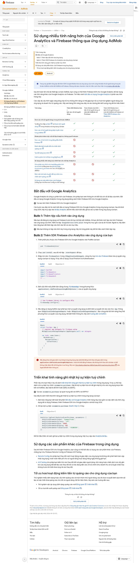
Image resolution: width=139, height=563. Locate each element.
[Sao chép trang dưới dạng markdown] (43, 46)
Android (49, 73)
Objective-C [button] (59, 264)
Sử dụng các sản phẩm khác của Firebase (48, 180)
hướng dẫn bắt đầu (114, 86)
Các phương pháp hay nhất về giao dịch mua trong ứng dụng (95, 365)
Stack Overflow (104, 529)
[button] (12, 35)
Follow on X (68, 532)
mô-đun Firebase (102, 256)
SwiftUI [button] (42, 264)
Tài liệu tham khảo (66, 13)
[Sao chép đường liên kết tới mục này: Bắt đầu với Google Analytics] (78, 191)
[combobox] (66, 2)
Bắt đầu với (76, 400)
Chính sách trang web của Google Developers (89, 508)
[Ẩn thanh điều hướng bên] (24, 559)
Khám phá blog (69, 526)
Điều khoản (33, 559)
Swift (71, 406)
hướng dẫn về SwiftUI (98, 314)
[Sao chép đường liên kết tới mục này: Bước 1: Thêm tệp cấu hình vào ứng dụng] (86, 216)
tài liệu (60, 210)
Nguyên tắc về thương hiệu (107, 539)
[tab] (42, 264)
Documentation (9, 9)
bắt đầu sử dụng (97, 94)
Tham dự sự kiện (69, 539)
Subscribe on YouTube (71, 536)
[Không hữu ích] (123, 30)
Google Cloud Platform (88, 550)
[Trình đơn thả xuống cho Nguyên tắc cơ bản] (28, 13)
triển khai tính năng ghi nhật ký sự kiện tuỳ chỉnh (79, 383)
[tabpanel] (81, 275)
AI (33, 13)
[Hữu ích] (120, 30)
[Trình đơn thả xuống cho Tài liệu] (37, 2)
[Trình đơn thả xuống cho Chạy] (55, 13)
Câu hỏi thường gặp (105, 542)
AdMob (24, 9)
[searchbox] (13, 19)
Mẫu (77, 13)
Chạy (51, 13)
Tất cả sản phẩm (105, 550)
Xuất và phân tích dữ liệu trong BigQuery (48, 157)
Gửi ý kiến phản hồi (116, 36)
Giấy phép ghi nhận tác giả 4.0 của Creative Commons (87, 506)
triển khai (91, 484)
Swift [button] (50, 264)
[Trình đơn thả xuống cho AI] (36, 13)
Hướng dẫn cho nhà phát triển (39, 526)
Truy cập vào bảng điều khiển (116, 2)
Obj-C (76, 406)
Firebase (36, 30)
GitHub (32, 539)
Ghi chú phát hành (105, 536)
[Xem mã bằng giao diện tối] (120, 244)
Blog (101, 2)
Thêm (43, 2)
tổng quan (80, 484)
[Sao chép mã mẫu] (123, 244)
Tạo (22, 2)
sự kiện (48, 124)
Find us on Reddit (69, 529)
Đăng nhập (133, 2)
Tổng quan (5, 13)
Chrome (64, 550)
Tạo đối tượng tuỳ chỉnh (42, 153)
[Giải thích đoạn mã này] (117, 244)
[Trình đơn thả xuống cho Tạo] (25, 2)
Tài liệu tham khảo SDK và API (39, 529)
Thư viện (32, 536)
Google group (103, 532)
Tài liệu (32, 2)
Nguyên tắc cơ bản (19, 13)
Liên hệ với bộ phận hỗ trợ (107, 526)
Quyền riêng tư (44, 559)
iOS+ (39, 73)
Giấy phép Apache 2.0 (40, 508)
